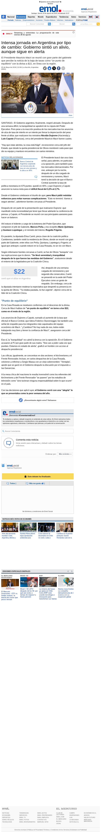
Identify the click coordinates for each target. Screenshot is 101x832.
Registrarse (92, 12)
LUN (70, 817)
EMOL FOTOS (24, 819)
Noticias (18, 20)
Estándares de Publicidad (78, 830)
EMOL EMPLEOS (43, 817)
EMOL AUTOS (42, 813)
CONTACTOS (41, 819)
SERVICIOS (23, 815)
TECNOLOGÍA (7, 822)
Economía (21, 17)
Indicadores (69, 20)
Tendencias (64, 17)
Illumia (61, 576)
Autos (73, 17)
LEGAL (58, 823)
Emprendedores (28, 20)
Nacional (10, 17)
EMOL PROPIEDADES (44, 815)
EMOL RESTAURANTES (27, 822)
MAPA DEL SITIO (42, 822)
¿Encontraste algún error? (40, 400)
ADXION (86, 815)
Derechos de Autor (20, 830)
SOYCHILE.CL (74, 822)
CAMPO (72, 813)
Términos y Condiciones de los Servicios (56, 830)
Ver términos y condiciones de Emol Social (37, 511)
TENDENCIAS (24, 813)
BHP (41, 576)
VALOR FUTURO (89, 817)
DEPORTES (6, 817)
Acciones (39, 20)
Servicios (82, 17)
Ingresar (84, 12)
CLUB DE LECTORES (60, 813)
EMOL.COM (60, 817)
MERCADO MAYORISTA (88, 820)
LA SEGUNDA (74, 819)
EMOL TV (22, 817)
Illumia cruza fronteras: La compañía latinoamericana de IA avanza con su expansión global (67, 593)
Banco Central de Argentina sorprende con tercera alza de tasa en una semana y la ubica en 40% (28, 166)
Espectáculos (51, 17)
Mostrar (50, 4)
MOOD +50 (24, 576)
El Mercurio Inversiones (6, 577)
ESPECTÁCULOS (8, 819)
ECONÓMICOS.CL (90, 813)
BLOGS (58, 821)
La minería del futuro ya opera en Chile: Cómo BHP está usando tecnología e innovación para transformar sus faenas (48, 594)
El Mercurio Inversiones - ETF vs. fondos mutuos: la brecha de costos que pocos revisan (9, 595)
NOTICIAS (5, 813)
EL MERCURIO (61, 819)
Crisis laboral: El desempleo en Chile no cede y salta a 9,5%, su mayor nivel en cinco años (45, 538)
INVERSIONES (74, 815)
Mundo (41, 17)
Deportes (31, 17)
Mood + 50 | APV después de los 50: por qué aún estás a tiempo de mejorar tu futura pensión (29, 593)
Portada (11, 20)
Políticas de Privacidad (35, 830)
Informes (60, 20)
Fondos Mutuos (49, 20)
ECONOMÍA (6, 815)
